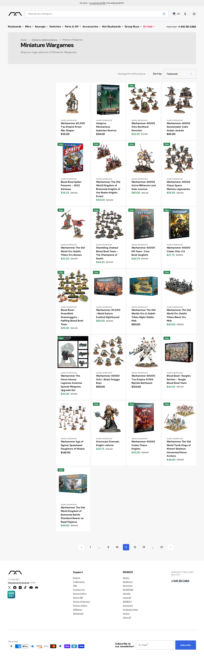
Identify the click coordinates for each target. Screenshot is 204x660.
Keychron (127, 585)
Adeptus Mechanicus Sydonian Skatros (106, 127)
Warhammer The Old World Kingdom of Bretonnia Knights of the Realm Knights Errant (108, 189)
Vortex (126, 613)
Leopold (127, 597)
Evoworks (128, 605)
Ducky (126, 578)
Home (24, 40)
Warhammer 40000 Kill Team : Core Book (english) (143, 251)
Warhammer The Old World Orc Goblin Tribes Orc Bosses (73, 251)
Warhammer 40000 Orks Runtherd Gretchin (143, 127)
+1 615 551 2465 (187, 26)
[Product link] (73, 111)
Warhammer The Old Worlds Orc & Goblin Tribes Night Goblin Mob (143, 315)
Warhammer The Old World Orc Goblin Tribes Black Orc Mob (179, 315)
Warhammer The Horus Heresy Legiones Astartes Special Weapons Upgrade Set (71, 383)
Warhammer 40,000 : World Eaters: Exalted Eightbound (108, 313)
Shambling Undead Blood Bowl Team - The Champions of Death (107, 253)
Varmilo (127, 593)
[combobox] (97, 13)
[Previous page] (81, 547)
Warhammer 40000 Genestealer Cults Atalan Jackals (178, 127)
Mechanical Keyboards (18, 582)
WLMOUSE (128, 589)
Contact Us (79, 589)
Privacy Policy (80, 605)
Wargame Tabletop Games (44, 40)
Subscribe (185, 645)
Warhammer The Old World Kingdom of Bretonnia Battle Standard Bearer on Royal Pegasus (73, 514)
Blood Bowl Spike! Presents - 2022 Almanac (71, 185)
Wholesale (78, 613)
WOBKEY (127, 601)
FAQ (75, 585)
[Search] (164, 13)
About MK (78, 597)
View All (127, 617)
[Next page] (171, 547)
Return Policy (80, 593)
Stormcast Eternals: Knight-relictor (108, 443)
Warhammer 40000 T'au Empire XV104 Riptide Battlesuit (143, 379)
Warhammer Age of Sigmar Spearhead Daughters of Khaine (73, 445)
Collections (79, 582)
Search (76, 578)
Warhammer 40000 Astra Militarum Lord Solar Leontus (143, 185)
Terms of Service (81, 601)
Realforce (128, 582)
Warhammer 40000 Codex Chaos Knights (143, 445)
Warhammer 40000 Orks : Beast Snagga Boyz (108, 379)
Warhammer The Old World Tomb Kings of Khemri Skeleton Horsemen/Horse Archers (179, 449)
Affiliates (77, 609)
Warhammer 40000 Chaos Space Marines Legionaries (178, 185)
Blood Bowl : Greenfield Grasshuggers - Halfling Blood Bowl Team (72, 317)
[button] (185, 13)
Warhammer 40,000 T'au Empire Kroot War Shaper (73, 127)
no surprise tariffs (97, 3)
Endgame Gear (130, 609)
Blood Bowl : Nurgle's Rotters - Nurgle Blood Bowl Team (179, 379)
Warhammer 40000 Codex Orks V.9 (178, 249)
